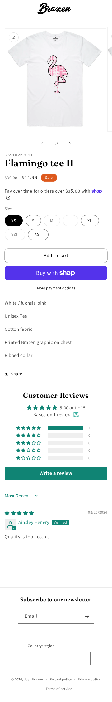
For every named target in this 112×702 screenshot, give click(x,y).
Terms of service (59, 688)
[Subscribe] (87, 616)
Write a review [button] (56, 473)
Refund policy (61, 679)
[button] (12, 9)
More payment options (56, 287)
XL (89, 220)
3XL (38, 234)
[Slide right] (70, 143)
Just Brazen (33, 679)
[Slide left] (42, 143)
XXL (18, 236)
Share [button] (16, 374)
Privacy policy (89, 679)
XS (13, 220)
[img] (19, 513)
